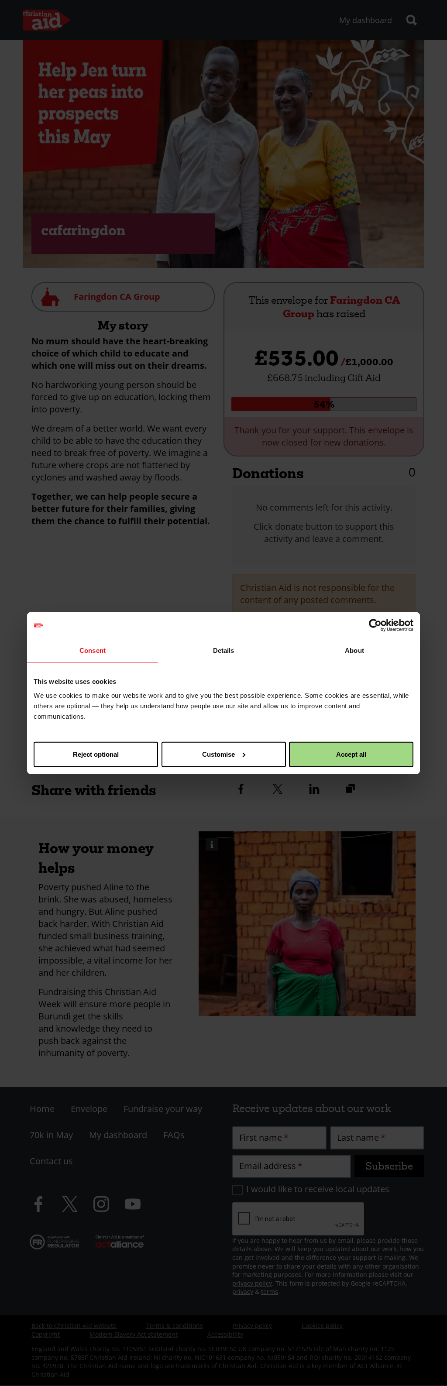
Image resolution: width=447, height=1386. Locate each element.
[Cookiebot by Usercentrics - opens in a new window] (375, 625)
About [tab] (354, 650)
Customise (218, 754)
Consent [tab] (92, 650)
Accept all (351, 754)
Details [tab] (223, 650)
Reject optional (96, 754)
